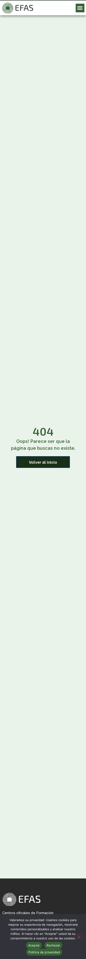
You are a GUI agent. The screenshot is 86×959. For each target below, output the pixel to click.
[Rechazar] (79, 936)
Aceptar (34, 945)
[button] (80, 8)
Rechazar (53, 945)
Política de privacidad (44, 952)
